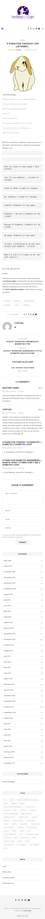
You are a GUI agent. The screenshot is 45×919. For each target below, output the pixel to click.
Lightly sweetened (10, 834)
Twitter (8, 289)
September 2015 (10, 589)
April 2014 (7, 617)
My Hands (8, 235)
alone (12, 800)
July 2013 (7, 656)
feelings (6, 820)
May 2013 (7, 667)
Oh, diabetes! (10, 197)
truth (17, 305)
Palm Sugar (24, 838)
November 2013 (9, 639)
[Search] (42, 28)
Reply (40, 388)
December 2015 (9, 577)
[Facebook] (28, 28)
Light (28, 831)
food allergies (18, 820)
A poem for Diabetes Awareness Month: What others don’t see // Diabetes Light (21, 462)
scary (19, 841)
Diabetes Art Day (26, 814)
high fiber (23, 824)
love (21, 834)
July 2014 (7, 600)
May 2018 (7, 560)
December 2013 (9, 634)
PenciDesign (27, 911)
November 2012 (9, 701)
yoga (5, 848)
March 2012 (8, 746)
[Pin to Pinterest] (33, 314)
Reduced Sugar (9, 841)
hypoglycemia (31, 827)
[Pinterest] (36, 28)
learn (22, 831)
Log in (4, 866)
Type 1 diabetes (21, 845)
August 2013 (8, 650)
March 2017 (8, 566)
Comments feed (8, 878)
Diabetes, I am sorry (14, 214)
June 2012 (7, 729)
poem (34, 838)
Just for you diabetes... (15, 177)
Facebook (22, 281)
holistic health (9, 827)
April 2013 (7, 673)
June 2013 (7, 662)
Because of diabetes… (14, 225)
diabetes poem (29, 301)
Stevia (27, 841)
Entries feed (6, 872)
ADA (5, 800)
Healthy (14, 824)
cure (15, 810)
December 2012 (9, 695)
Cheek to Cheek (11, 188)
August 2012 (8, 718)
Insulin (6, 831)
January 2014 (8, 628)
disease (34, 817)
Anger (6, 803)
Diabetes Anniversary (11, 814)
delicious (23, 810)
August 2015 (8, 594)
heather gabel (10, 388)
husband (21, 827)
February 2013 (9, 684)
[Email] (39, 28)
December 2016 (9, 572)
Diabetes (8, 205)
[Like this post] (26, 314)
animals (14, 803)
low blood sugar (32, 834)
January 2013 (8, 690)
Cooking (7, 810)
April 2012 (7, 740)
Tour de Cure (8, 845)
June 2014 (7, 605)
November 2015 (9, 583)
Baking (22, 803)
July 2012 (7, 724)
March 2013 (8, 679)
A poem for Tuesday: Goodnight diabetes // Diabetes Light (20, 443)
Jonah (14, 831)
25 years (8, 244)
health (6, 824)
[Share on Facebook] (28, 314)
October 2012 (9, 707)
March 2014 (8, 622)
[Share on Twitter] (31, 314)
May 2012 (7, 735)
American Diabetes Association (27, 800)
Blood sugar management (13, 807)
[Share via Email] (36, 314)
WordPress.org (7, 883)
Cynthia (18, 50)
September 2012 (10, 712)
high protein (35, 824)
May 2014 (7, 611)
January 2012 (8, 757)
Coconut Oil (29, 807)
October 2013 (9, 645)
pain (16, 838)
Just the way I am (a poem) (22, 368)
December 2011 (9, 763)
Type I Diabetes (34, 845)
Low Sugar (7, 838)
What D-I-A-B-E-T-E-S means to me (19, 255)
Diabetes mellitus (9, 817)
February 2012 (9, 752)
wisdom (26, 305)
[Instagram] (33, 28)
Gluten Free (31, 820)
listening (7, 305)
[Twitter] (31, 28)
